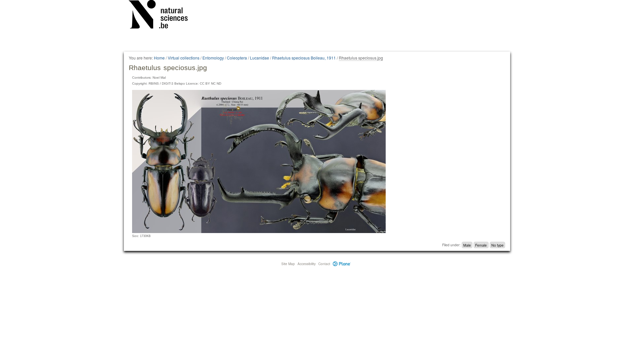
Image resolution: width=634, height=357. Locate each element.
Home (159, 57)
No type (497, 244)
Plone (341, 263)
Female (481, 244)
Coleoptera (237, 57)
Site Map (288, 263)
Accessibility (307, 263)
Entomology (213, 57)
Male (467, 244)
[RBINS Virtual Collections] (162, 15)
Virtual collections (183, 57)
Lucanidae (259, 57)
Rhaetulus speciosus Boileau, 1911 (304, 57)
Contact (324, 263)
